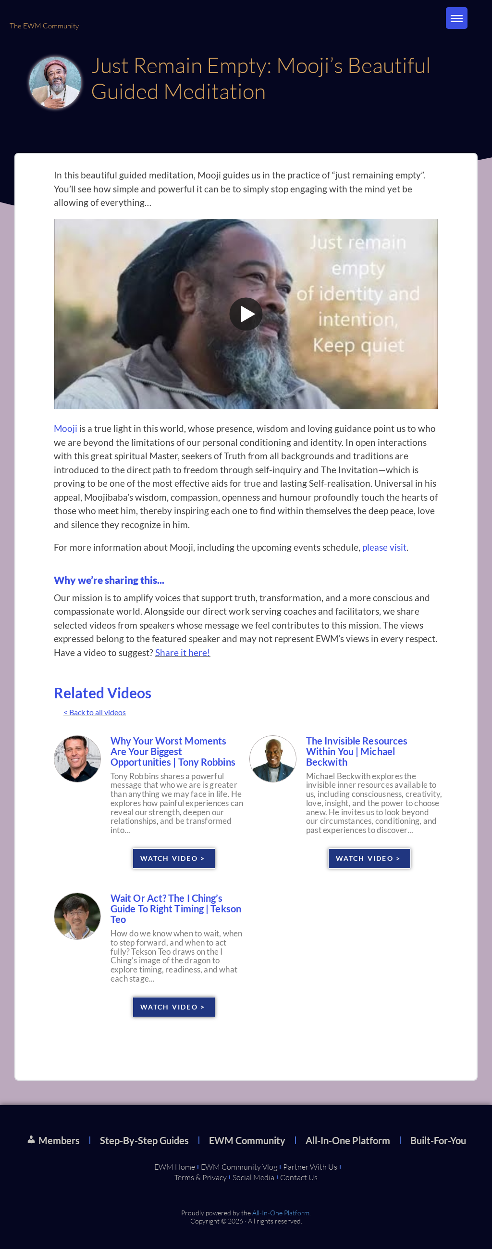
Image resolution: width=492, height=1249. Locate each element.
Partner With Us (310, 1167)
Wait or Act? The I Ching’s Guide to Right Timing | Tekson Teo (176, 908)
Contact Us (299, 1177)
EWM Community (247, 1140)
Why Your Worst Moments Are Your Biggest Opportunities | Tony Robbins (173, 751)
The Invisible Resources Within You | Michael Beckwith (356, 751)
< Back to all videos (94, 712)
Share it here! (182, 652)
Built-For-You (438, 1140)
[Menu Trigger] (456, 18)
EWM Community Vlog (239, 1167)
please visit (384, 547)
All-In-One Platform (348, 1140)
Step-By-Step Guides (144, 1140)
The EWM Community (44, 25)
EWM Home (174, 1167)
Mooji (65, 428)
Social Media (253, 1177)
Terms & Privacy (200, 1177)
